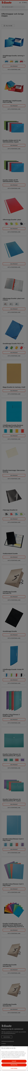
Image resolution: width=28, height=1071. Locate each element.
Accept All (14, 1061)
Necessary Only (14, 1064)
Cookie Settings (14, 1068)
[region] (14, 1058)
